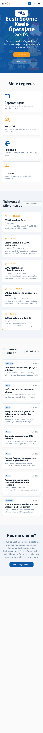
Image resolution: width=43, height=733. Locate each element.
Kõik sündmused (31, 204)
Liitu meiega (21, 55)
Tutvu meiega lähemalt (21, 564)
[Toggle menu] (39, 3)
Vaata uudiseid (21, 61)
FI (34, 3)
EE (30, 3)
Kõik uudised (31, 351)
